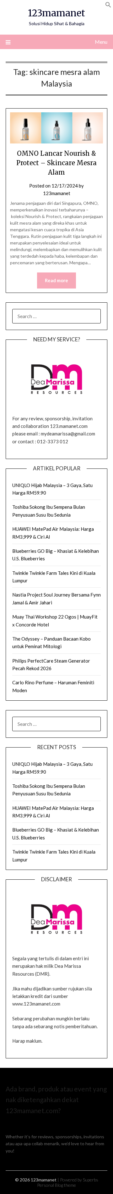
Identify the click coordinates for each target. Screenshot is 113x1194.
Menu (101, 42)
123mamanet (56, 13)
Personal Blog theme (56, 1185)
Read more (56, 280)
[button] (108, 6)
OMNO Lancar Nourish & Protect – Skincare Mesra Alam (56, 162)
